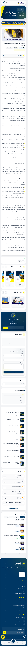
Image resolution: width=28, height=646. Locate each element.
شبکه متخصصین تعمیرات (20, 593)
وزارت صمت (22, 603)
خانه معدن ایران (21, 607)
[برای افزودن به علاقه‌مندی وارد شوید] (4, 31)
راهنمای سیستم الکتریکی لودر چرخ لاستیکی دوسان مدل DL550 (10, 284)
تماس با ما (23, 586)
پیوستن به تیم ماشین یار (20, 588)
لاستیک (23, 261)
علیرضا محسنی (21, 47)
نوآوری (19, 261)
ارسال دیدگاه (13, 372)
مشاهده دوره (17, 302)
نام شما (22, 353)
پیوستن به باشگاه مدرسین (20, 591)
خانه (21, 9)
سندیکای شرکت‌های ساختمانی (18, 605)
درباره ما (23, 584)
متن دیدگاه (21, 362)
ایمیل (22, 357)
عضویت (5, 327)
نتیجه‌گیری (21, 65)
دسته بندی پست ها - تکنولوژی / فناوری (18, 49)
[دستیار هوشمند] (3, 637)
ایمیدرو (23, 610)
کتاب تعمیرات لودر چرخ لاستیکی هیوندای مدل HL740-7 (20, 284)
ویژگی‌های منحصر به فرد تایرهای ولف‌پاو (19, 61)
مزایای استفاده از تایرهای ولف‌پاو (8, 61)
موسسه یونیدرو (21, 600)
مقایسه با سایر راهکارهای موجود (11, 63)
